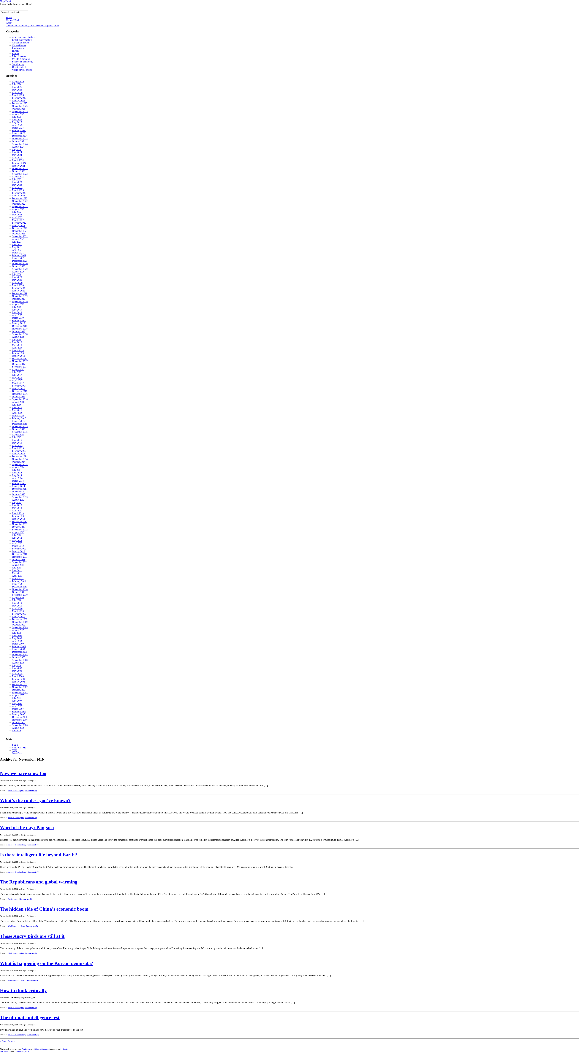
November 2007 (20, 687)
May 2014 (17, 475)
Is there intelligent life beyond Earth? (38, 854)
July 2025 (16, 117)
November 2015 (20, 426)
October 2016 (18, 396)
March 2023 (18, 190)
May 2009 (17, 638)
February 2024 (19, 163)
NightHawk (5, 1)
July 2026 (16, 84)
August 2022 (18, 209)
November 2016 (20, 394)
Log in (15, 745)
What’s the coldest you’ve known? (35, 800)
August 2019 (18, 304)
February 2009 (19, 646)
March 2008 (18, 676)
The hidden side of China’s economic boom (44, 909)
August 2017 (18, 369)
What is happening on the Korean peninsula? (46, 963)
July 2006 (16, 730)
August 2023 (18, 176)
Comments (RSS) (22, 1051)
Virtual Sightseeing (42, 1049)
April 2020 (17, 282)
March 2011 (18, 578)
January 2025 (18, 133)
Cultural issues (19, 45)
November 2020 (20, 263)
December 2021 (19, 228)
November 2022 (20, 201)
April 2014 (17, 478)
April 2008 (17, 673)
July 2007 (16, 698)
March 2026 (18, 95)
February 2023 (19, 193)
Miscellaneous (19, 56)
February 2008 (19, 679)
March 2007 (18, 709)
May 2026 (17, 89)
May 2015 (17, 442)
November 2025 (20, 106)
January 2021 (18, 258)
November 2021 (20, 231)
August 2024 (18, 146)
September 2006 (20, 725)
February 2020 (19, 288)
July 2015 (16, 437)
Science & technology (22, 61)
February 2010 (19, 614)
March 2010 (18, 611)
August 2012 (18, 532)
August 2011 (18, 565)
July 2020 (16, 274)
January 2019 (18, 323)
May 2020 (17, 279)
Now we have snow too (23, 773)
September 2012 (20, 529)
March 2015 (18, 448)
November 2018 (20, 328)
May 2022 (17, 214)
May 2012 (17, 540)
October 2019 (18, 299)
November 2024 (20, 138)
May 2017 (17, 377)
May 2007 (17, 703)
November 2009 (20, 622)
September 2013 (20, 497)
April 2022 (17, 217)
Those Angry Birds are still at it (32, 936)
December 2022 (19, 198)
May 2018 (17, 345)
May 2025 (17, 122)
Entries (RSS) (5, 1051)
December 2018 (19, 326)
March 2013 (18, 513)
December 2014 (19, 456)
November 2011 (19, 556)
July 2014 (16, 470)
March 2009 (18, 643)
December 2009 (19, 619)
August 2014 (18, 467)
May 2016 (17, 410)
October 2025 (18, 108)
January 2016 (18, 421)
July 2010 (16, 600)
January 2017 (18, 388)
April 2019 (17, 315)
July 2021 (16, 241)
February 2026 (19, 98)
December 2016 (19, 391)
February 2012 (19, 548)
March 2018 (18, 350)
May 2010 (17, 605)
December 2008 (19, 652)
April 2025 (17, 125)
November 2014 (20, 459)
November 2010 (20, 589)
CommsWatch (12, 20)
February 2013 (19, 516)
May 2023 (17, 184)
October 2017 (18, 364)
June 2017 (17, 375)
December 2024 (19, 136)
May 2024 (17, 155)
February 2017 (19, 385)
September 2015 (20, 432)
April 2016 (17, 413)
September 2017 (20, 366)
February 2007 (19, 711)
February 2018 (19, 353)
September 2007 (20, 692)
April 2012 (17, 543)
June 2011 (17, 570)
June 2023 (17, 182)
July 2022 (16, 212)
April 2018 (17, 347)
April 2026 (17, 92)
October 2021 (18, 233)
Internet (15, 53)
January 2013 (18, 518)
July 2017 (16, 372)
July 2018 (16, 339)
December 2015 (19, 423)
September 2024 (20, 144)
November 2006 (20, 719)
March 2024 (18, 160)
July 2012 (16, 535)
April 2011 (17, 575)
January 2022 (18, 225)
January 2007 (18, 714)
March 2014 (18, 480)
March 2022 (18, 220)
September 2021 (20, 236)
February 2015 (19, 451)
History (15, 50)
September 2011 (19, 562)
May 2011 (17, 573)
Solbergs (64, 1049)
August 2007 (18, 695)
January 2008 (18, 681)
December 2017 (19, 358)
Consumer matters (20, 42)
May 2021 (17, 247)
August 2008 (18, 662)
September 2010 (20, 595)
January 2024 (18, 165)
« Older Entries (7, 1041)
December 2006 (19, 717)
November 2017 (20, 361)
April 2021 (17, 250)
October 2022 (18, 203)
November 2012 (20, 524)
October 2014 (18, 461)
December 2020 (19, 260)
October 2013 (18, 494)
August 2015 (18, 434)
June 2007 (17, 700)
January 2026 (18, 100)
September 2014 (20, 464)
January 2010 (18, 616)
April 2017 (17, 380)
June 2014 (17, 472)
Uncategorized (19, 67)
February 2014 (19, 483)
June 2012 (17, 537)
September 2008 (20, 660)
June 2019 (17, 309)
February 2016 (19, 418)
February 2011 (19, 581)
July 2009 (16, 633)
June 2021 (17, 244)
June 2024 (17, 152)
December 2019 (19, 293)
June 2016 (17, 407)
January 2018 (18, 356)
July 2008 (16, 665)
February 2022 (19, 222)
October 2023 (18, 171)
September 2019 (20, 301)
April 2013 (17, 510)
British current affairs (22, 40)
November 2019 (20, 296)
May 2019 (17, 312)
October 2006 (18, 722)
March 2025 (18, 127)
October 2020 (18, 266)
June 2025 (17, 119)
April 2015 (17, 445)
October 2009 (18, 624)
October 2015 (18, 429)
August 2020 (18, 271)
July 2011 (16, 567)
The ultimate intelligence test (30, 1017)
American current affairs (23, 37)
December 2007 (19, 684)
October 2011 (18, 559)
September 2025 (20, 111)
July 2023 (16, 179)
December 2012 (19, 521)
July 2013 (16, 502)
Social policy (18, 64)
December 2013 (19, 489)
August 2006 (18, 728)
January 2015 (18, 453)
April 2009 (17, 641)
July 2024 (16, 149)
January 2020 (18, 290)
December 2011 (19, 554)
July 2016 (16, 404)
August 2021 (18, 239)
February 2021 (19, 255)
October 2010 (18, 592)
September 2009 (20, 627)
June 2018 (17, 342)
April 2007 (17, 706)
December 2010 (19, 586)
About (9, 23)
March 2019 (18, 318)
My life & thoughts (21, 59)
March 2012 (18, 546)
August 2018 (18, 337)
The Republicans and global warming (38, 882)
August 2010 (18, 597)
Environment (18, 48)
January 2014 (18, 486)
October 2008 (18, 657)
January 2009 (18, 649)
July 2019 (16, 307)
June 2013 (17, 505)
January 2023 (18, 195)
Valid (19, 747)
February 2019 (19, 320)
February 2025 (19, 130)
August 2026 (18, 81)
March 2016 (18, 415)
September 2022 (20, 206)
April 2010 (17, 608)
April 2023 (17, 187)
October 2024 (18, 141)
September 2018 (20, 334)
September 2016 (20, 399)
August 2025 (18, 114)
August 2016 (18, 402)
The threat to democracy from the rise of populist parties (32, 25)
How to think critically (23, 990)
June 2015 (17, 440)
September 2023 (20, 174)
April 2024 (17, 157)
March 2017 (18, 383)
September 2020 (20, 269)
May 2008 (17, 671)
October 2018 (18, 331)
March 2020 (18, 285)
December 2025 (19, 103)
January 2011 (18, 584)
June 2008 (17, 668)
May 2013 (17, 508)
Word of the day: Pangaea (27, 827)
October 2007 (18, 690)
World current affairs (22, 69)
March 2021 (18, 252)
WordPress (17, 753)
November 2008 (20, 654)
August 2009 (18, 630)
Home (9, 17)
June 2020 (17, 277)
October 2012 (18, 527)
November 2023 (20, 168)
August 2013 (18, 499)
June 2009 (17, 635)
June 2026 (17, 87)
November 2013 (20, 491)
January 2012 (18, 551)
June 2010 (17, 603)
